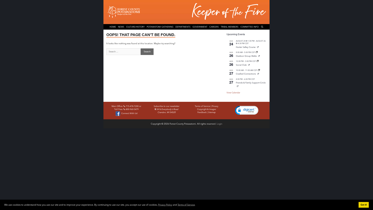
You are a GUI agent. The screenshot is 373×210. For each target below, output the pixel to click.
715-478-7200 (132, 106)
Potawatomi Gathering (160, 27)
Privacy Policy (165, 204)
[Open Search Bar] (262, 27)
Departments (182, 27)
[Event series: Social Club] (258, 61)
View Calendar (233, 92)
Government (199, 27)
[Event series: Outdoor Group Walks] (257, 52)
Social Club (241, 65)
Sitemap (212, 112)
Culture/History (135, 27)
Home (113, 27)
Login (219, 123)
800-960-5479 (132, 109)
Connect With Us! (129, 113)
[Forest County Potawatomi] (186, 12)
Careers (214, 27)
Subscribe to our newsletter (166, 106)
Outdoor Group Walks (246, 56)
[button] (246, 110)
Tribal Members (229, 27)
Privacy (215, 106)
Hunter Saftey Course (246, 47)
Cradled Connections (246, 73)
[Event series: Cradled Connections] (259, 70)
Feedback (201, 112)
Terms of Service (186, 204)
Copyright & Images (206, 109)
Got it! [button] (364, 204)
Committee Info (249, 27)
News (121, 27)
